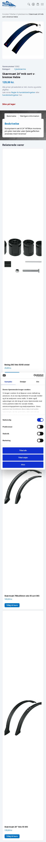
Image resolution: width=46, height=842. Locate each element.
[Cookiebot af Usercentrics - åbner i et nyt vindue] (33, 375)
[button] (40, 25)
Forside (5, 14)
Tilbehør (12, 14)
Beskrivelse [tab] (11, 116)
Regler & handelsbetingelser (23, 92)
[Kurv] (37, 4)
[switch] (40, 427)
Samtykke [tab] (8, 382)
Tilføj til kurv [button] (12, 605)
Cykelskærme (22, 14)
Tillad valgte (23, 457)
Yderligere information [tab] (29, 116)
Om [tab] (37, 382)
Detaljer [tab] (23, 382)
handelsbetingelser (10, 95)
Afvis (23, 465)
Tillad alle (23, 450)
